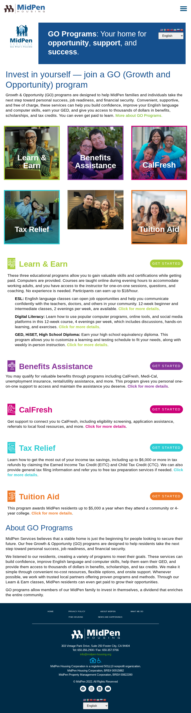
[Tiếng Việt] (182, 29)
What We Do (137, 611)
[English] (161, 29)
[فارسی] (175, 29)
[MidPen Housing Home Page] (95, 635)
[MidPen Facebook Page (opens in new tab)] (83, 689)
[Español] (165, 29)
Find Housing (76, 617)
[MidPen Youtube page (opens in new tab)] (108, 689)
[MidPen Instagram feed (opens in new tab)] (91, 689)
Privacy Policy (76, 611)
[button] (183, 8)
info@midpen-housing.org (95, 654)
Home (51, 611)
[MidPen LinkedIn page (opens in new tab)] (100, 689)
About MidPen (108, 611)
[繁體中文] (171, 29)
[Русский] (178, 29)
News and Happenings (110, 617)
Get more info (32, 174)
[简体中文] (168, 29)
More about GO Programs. (138, 115)
